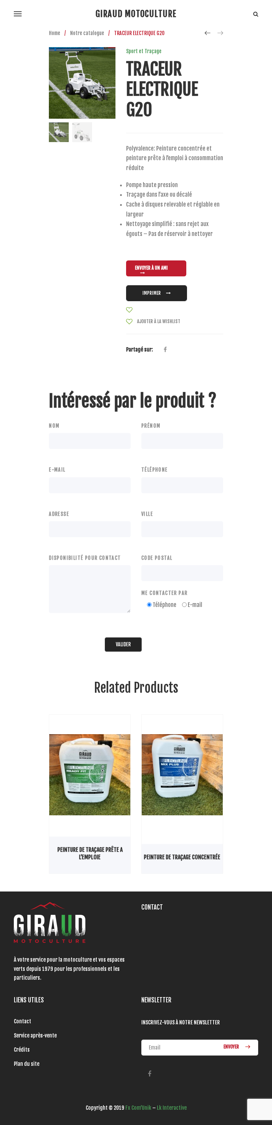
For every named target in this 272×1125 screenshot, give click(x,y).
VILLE (147, 514)
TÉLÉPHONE (154, 470)
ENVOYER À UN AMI (151, 268)
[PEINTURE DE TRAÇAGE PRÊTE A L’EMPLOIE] (89, 775)
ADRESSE (59, 514)
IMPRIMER (151, 293)
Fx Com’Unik (138, 1107)
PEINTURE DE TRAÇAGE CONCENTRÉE (182, 857)
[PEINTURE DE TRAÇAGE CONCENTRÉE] (182, 775)
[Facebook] (149, 1074)
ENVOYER (231, 1047)
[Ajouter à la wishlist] (129, 310)
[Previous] (207, 32)
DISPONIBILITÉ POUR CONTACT (85, 558)
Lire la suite (73, 836)
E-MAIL (57, 470)
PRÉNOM (150, 426)
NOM (54, 426)
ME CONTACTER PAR (164, 593)
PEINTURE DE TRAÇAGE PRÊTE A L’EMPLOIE (90, 853)
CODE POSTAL (156, 558)
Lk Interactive (172, 1107)
